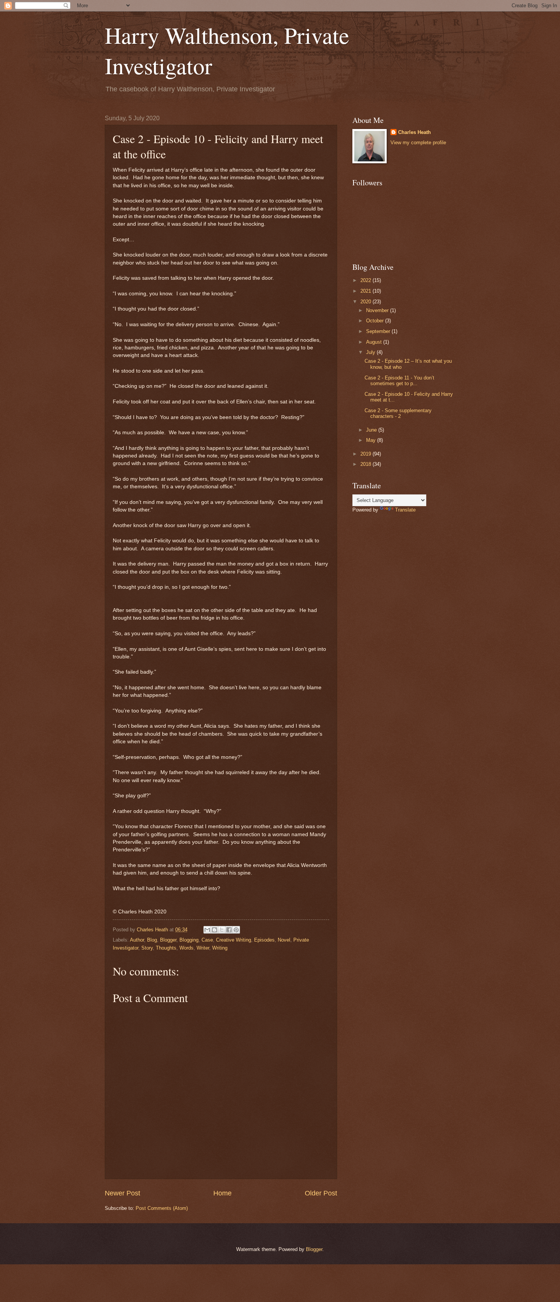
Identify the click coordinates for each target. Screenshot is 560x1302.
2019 (366, 454)
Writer (203, 948)
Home (222, 1193)
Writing (219, 948)
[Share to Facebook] (229, 930)
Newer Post (122, 1193)
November (378, 310)
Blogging (188, 940)
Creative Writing (233, 940)
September (379, 331)
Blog (152, 940)
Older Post (321, 1193)
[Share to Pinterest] (236, 930)
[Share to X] (222, 930)
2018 (366, 464)
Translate (405, 510)
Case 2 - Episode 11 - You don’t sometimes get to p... (399, 380)
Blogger (168, 940)
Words (186, 948)
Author (137, 940)
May (371, 440)
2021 (366, 291)
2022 (366, 280)
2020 (366, 301)
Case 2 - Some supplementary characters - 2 (398, 413)
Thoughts (166, 948)
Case (207, 940)
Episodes (264, 940)
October (375, 321)
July (371, 352)
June (372, 430)
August (374, 342)
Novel (284, 940)
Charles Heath (414, 132)
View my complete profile (418, 142)
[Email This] (207, 930)
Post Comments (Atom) (162, 1208)
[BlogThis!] (214, 930)
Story (147, 948)
